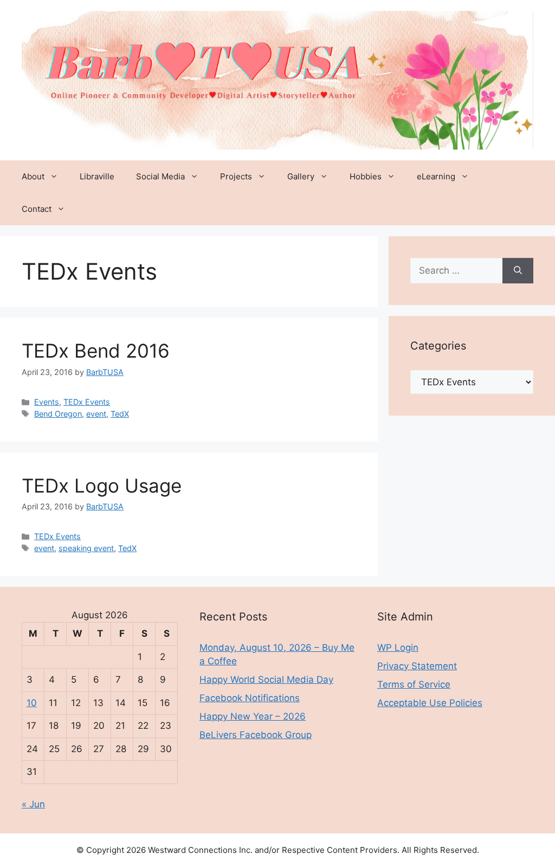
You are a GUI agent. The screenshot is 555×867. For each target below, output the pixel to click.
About (33, 176)
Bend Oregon (58, 413)
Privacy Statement (417, 666)
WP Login (397, 647)
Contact (36, 209)
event (96, 413)
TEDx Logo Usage (102, 485)
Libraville (97, 176)
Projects (236, 176)
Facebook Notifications (249, 698)
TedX (120, 413)
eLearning (436, 176)
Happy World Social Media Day (266, 679)
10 (32, 702)
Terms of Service (413, 684)
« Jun (33, 804)
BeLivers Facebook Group (255, 734)
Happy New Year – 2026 (252, 716)
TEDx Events (86, 401)
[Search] (517, 271)
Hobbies (366, 176)
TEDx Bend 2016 (96, 350)
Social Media (160, 176)
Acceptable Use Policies (429, 702)
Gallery (300, 176)
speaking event (86, 548)
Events (46, 401)
